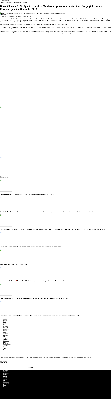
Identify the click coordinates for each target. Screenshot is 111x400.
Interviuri (5, 335)
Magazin (5, 338)
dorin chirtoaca (10, 16)
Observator (3, 194)
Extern (2, 246)
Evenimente (3, 281)
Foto (4, 332)
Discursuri (6, 325)
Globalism (6, 333)
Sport (4, 348)
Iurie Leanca (19, 16)
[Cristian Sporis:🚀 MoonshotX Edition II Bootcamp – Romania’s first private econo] (6, 277)
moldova (25, 16)
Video (4, 349)
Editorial (2, 298)
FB (4, 386)
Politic (1, 211)
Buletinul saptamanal (8, 390)
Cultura (2, 315)
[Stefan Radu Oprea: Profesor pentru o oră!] (6, 261)
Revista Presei (6, 344)
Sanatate (5, 345)
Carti (4, 322)
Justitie (5, 336)
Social (1, 264)
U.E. (30, 16)
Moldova (3, 16)
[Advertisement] (12, 61)
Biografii (5, 320)
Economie (2, 229)
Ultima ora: (4, 177)
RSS (4, 398)
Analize (5, 319)
